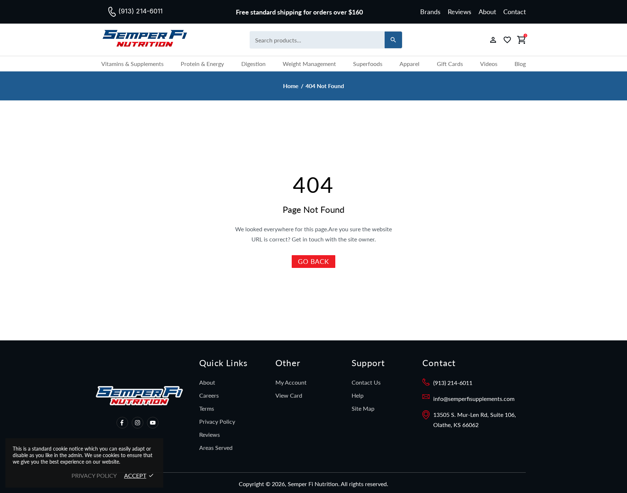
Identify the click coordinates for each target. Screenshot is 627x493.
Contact (514, 11)
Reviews (459, 11)
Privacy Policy (217, 421)
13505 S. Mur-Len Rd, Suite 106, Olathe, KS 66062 (474, 419)
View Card (288, 395)
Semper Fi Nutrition (152, 40)
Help (358, 395)
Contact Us (366, 382)
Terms (206, 408)
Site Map (363, 408)
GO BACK (313, 261)
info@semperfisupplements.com (474, 398)
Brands (430, 11)
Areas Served (216, 447)
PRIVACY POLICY (94, 475)
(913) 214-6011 (452, 382)
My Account (291, 382)
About (487, 11)
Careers (209, 395)
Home (291, 86)
